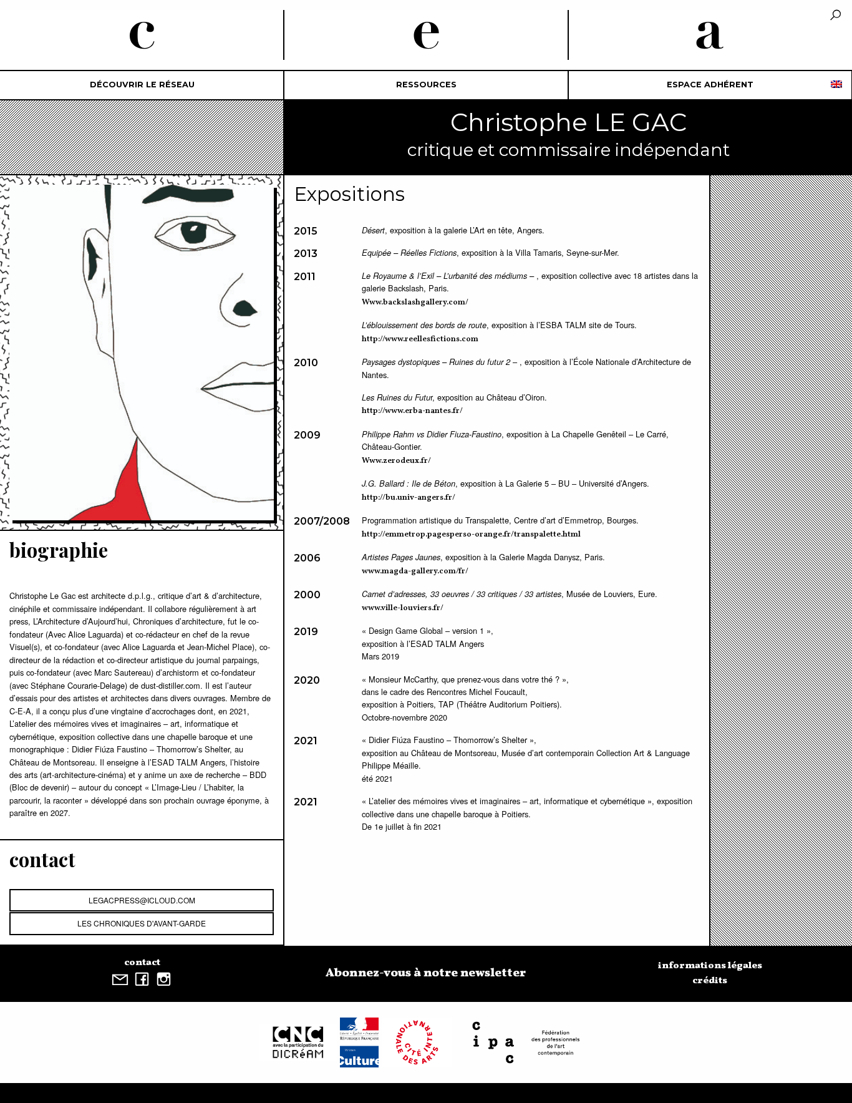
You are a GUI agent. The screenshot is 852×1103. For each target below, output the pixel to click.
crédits (709, 981)
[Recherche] (835, 16)
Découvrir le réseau (142, 84)
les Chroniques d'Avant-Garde (141, 923)
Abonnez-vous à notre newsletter (426, 973)
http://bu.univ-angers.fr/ (408, 497)
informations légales (710, 966)
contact (142, 962)
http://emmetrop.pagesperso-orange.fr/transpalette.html (471, 534)
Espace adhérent (710, 84)
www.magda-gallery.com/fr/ (415, 571)
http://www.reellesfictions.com (420, 339)
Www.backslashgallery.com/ (415, 302)
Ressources (426, 84)
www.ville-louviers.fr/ (402, 608)
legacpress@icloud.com (142, 900)
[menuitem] (142, 85)
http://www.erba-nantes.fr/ (412, 411)
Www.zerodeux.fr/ (396, 461)
